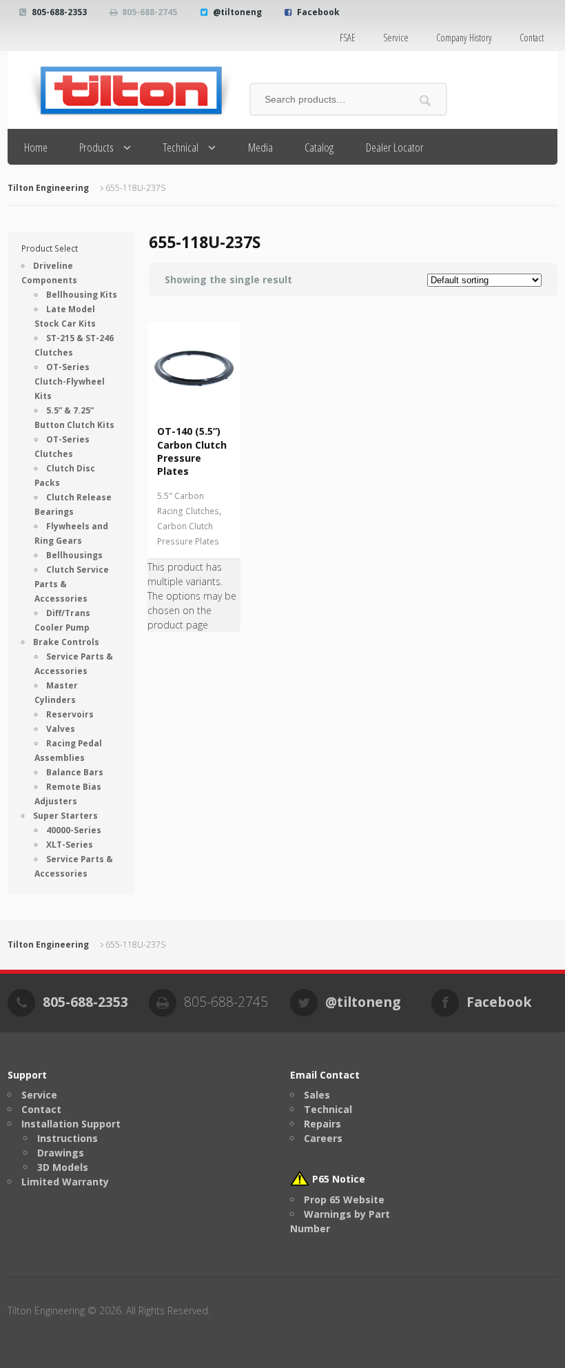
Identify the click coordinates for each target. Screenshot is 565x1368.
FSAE (348, 37)
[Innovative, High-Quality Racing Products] (121, 90)
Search (425, 100)
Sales (317, 1094)
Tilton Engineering (48, 188)
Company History (464, 37)
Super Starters (65, 815)
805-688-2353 (59, 12)
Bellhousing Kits (81, 294)
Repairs (322, 1123)
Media (260, 147)
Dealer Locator (395, 147)
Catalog (319, 147)
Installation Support (71, 1123)
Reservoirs (70, 714)
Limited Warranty (65, 1181)
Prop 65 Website (344, 1199)
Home (36, 147)
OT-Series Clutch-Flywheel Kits (69, 381)
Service (396, 37)
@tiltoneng (237, 12)
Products (96, 147)
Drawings (60, 1152)
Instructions (67, 1138)
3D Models (62, 1167)
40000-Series (73, 830)
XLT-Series (69, 844)
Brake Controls (66, 642)
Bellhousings (74, 555)
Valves (60, 729)
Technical (180, 147)
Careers (323, 1138)
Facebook (318, 12)
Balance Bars (74, 772)
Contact (532, 37)
